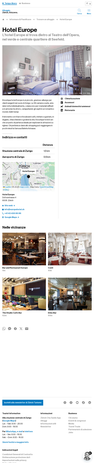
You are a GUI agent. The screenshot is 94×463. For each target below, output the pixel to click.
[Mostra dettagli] (90, 453)
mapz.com (24, 187)
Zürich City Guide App (51, 418)
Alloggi (44, 421)
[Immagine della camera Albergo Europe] (47, 70)
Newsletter (46, 427)
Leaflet (8, 187)
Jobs (70, 432)
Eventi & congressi (77, 421)
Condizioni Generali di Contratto (17, 454)
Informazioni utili (48, 424)
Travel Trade (74, 427)
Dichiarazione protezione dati (16, 457)
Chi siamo (73, 418)
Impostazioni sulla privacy (14, 460)
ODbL (5, 190)
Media (71, 424)
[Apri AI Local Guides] (87, 456)
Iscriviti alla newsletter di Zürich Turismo (22, 403)
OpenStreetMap (46, 187)
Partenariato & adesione (80, 430)
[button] (28, 176)
